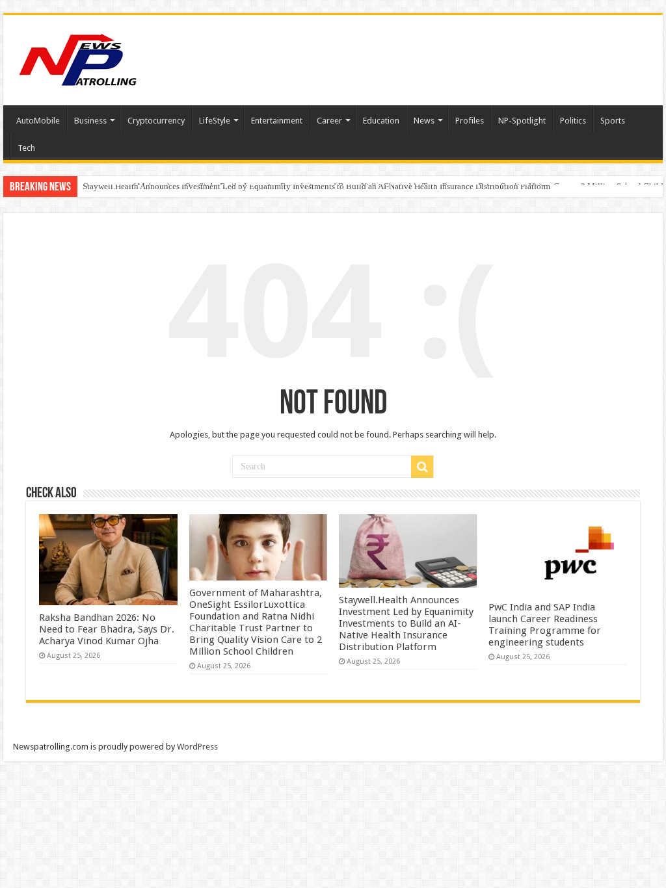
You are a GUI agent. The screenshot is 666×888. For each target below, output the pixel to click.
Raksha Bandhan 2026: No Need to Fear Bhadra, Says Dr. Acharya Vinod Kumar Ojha (106, 629)
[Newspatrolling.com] (78, 57)
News (424, 120)
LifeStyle (214, 120)
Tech (26, 148)
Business (90, 120)
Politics (573, 120)
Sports (612, 120)
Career (329, 120)
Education (381, 120)
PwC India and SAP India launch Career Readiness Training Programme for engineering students (544, 624)
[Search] (422, 467)
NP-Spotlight (522, 120)
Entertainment (276, 120)
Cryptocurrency (156, 120)
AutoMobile (38, 120)
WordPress (197, 746)
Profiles (469, 120)
